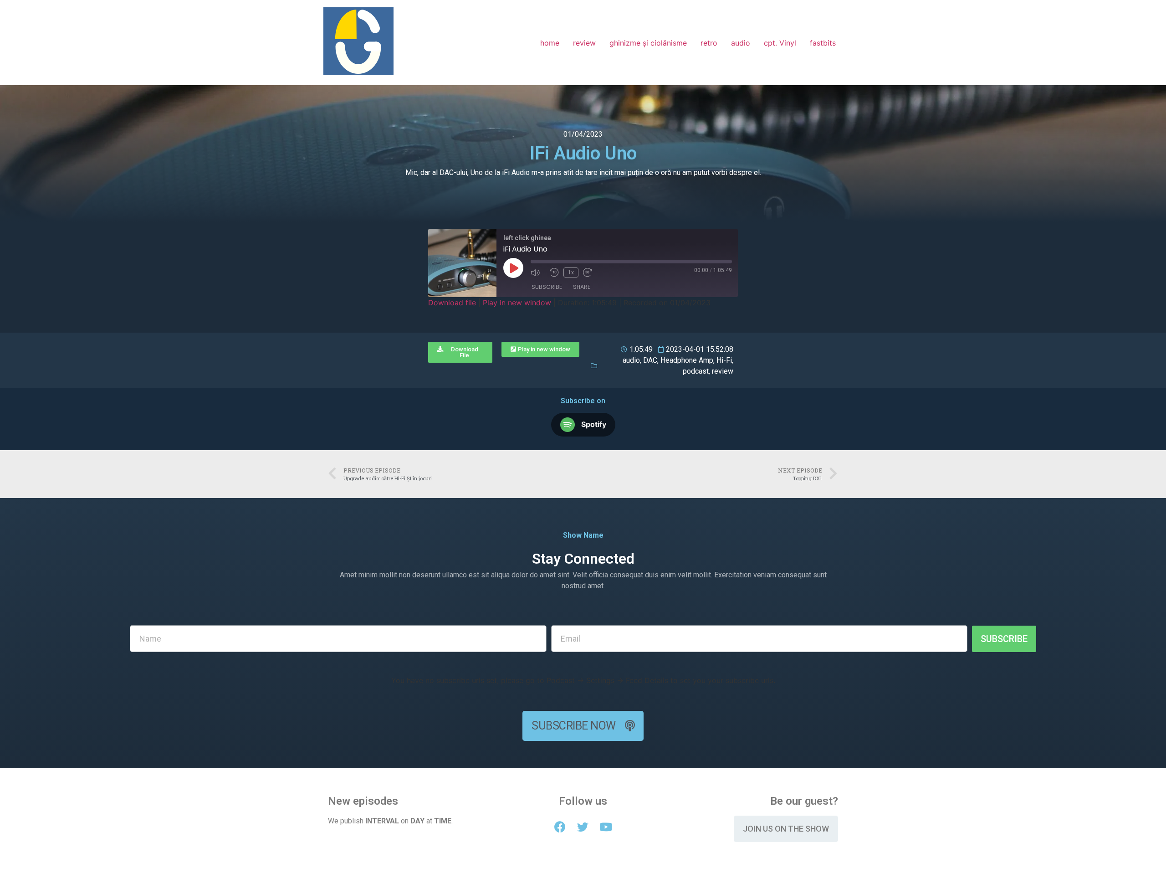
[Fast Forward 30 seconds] (590, 272)
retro (709, 42)
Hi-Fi (724, 360)
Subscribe (547, 287)
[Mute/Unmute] (538, 272)
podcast (696, 371)
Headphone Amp (686, 360)
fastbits (823, 42)
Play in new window (517, 302)
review (584, 42)
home (549, 42)
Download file (452, 302)
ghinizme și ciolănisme (648, 42)
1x (571, 272)
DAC (650, 360)
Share (581, 287)
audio (740, 42)
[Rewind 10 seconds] (554, 272)
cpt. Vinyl (780, 42)
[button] (460, 352)
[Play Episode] (513, 268)
